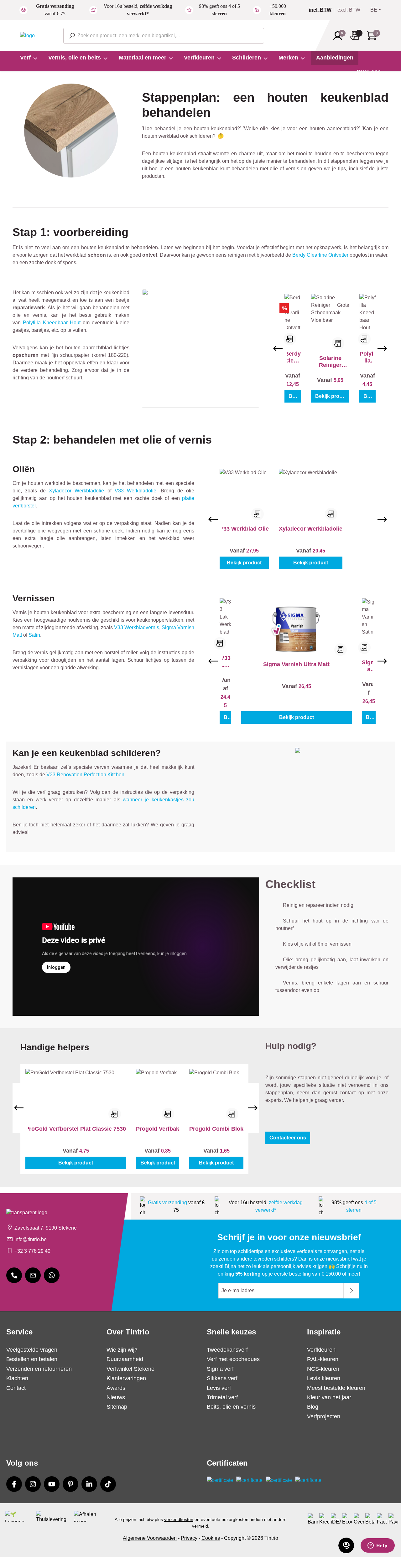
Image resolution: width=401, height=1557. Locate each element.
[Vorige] (277, 348)
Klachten (17, 1378)
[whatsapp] (52, 1275)
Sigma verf (220, 1369)
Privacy (189, 1538)
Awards (116, 1388)
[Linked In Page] (89, 1484)
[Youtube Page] (52, 1484)
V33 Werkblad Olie (244, 529)
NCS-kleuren (323, 1369)
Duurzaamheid (125, 1359)
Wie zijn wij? (122, 1350)
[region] (330, 348)
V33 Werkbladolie (135, 490)
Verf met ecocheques (233, 1359)
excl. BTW (348, 10)
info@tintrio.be (30, 1239)
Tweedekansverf (227, 1350)
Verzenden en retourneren (39, 1369)
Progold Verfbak (157, 1129)
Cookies (210, 1538)
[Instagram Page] (33, 1484)
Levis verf (219, 1388)
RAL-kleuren (322, 1359)
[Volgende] (382, 348)
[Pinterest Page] (70, 1484)
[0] (322, 10)
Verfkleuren (321, 1350)
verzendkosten (178, 1519)
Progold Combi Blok (216, 1129)
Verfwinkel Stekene (130, 1369)
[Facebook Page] (14, 1484)
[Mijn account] (339, 35)
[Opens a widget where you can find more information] (377, 1546)
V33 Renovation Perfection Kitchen (85, 774)
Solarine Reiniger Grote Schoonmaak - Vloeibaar (330, 361)
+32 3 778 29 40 (32, 1251)
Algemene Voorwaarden (150, 1538)
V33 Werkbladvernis (136, 627)
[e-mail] (33, 1275)
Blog (312, 1407)
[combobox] (163, 36)
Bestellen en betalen (31, 1359)
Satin (34, 635)
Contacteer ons (287, 1137)
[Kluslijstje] (356, 35)
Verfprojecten (323, 1416)
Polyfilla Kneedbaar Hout (52, 322)
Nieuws (116, 1397)
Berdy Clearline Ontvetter (320, 255)
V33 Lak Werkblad (225, 661)
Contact (16, 1388)
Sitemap (117, 1407)
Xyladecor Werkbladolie (76, 490)
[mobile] (14, 1275)
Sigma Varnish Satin (369, 666)
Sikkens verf (222, 1378)
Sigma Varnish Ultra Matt (296, 664)
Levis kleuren (323, 1378)
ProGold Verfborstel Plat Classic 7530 (75, 1129)
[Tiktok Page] (108, 1484)
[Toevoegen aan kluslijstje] (290, 339)
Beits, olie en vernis (231, 1407)
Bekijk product (295, 396)
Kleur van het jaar (329, 1397)
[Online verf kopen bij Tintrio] (27, 35)
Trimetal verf (222, 1397)
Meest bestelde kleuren (336, 1388)
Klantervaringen (126, 1378)
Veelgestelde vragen (31, 1350)
